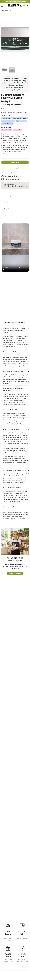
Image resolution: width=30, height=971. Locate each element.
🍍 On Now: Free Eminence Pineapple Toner (15, 1)
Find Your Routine (15, 573)
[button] (24, 5)
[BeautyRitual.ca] (15, 5)
